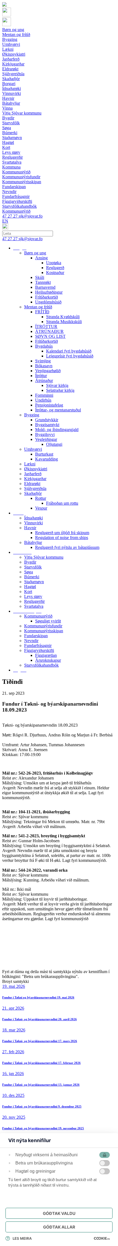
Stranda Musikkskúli (64, 321)
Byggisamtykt (47, 424)
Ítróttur (41, 375)
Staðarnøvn (34, 581)
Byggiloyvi (45, 434)
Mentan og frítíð (38, 307)
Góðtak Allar (59, 1227)
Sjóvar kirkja (57, 385)
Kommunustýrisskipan (43, 630)
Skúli (39, 277)
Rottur (40, 498)
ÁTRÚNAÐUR (49, 331)
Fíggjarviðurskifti (39, 650)
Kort (28, 591)
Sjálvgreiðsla (35, 488)
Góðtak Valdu (59, 1213)
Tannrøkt (43, 282)
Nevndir (31, 640)
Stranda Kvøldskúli (63, 316)
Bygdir (30, 562)
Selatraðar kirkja (60, 390)
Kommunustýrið (38, 616)
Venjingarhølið (48, 370)
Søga (28, 572)
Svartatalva (33, 606)
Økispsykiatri (35, 469)
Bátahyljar (33, 542)
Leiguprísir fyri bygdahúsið (69, 356)
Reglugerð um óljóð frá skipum (62, 532)
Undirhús (43, 400)
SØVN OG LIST (50, 336)
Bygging (31, 415)
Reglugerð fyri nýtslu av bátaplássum (67, 547)
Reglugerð (55, 267)
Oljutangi (54, 444)
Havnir (30, 527)
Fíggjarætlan (46, 655)
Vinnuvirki (33, 522)
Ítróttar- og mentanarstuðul (58, 410)
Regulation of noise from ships (61, 537)
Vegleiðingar (46, 439)
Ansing (41, 257)
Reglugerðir (34, 601)
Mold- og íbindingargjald (56, 429)
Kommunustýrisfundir (43, 626)
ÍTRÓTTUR (46, 326)
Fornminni (44, 395)
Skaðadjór (33, 493)
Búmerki (31, 576)
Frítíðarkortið (46, 297)
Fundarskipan (36, 635)
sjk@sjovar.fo (31, 216)
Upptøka (53, 262)
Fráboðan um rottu (62, 503)
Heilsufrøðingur (49, 292)
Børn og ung (35, 253)
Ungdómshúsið (48, 302)
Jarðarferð (32, 473)
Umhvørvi (33, 449)
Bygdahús (44, 346)
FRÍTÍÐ (42, 311)
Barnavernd (45, 287)
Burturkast (44, 454)
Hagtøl (30, 586)
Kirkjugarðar (35, 478)
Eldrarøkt (32, 483)
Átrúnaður (44, 380)
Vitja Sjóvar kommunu (43, 557)
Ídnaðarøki (33, 518)
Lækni (29, 464)
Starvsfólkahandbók (41, 665)
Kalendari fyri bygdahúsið (68, 351)
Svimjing (43, 361)
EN (5, 221)
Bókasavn (43, 365)
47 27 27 (10, 216)
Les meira (22, 1238)
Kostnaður (55, 272)
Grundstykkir (46, 419)
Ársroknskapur (48, 660)
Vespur (41, 508)
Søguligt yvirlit (48, 621)
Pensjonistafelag (49, 405)
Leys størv (33, 596)
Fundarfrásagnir (38, 645)
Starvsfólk (33, 567)
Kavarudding (46, 459)
